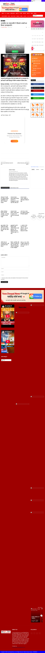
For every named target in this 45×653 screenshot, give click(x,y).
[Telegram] (14, 30)
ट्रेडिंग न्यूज (17, 13)
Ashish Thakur (4, 27)
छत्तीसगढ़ (3, 13)
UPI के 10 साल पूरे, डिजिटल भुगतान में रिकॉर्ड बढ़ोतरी (25, 213)
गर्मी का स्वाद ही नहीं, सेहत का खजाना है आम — (7, 164)
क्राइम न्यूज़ (18, 16)
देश (5, 13)
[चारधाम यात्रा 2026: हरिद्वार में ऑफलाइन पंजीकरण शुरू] (25, 193)
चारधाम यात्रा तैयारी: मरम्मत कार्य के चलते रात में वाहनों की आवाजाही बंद (15, 214)
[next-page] (3, 250)
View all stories (41, 213)
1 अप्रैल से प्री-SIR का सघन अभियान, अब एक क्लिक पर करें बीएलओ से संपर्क (24, 228)
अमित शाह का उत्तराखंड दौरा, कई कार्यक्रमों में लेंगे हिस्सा (5, 244)
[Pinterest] (20, 30)
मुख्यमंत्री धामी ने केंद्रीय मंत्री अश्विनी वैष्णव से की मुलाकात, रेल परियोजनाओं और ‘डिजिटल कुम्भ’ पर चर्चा (15, 229)
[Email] (28, 30)
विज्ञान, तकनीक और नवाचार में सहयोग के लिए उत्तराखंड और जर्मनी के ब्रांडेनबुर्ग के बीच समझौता (15, 244)
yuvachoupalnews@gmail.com (18, 647)
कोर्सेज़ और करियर (12, 13)
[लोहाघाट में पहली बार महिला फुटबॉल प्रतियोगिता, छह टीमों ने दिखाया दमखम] (5, 193)
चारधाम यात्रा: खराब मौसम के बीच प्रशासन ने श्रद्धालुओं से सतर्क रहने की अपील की (15, 200)
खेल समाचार (8, 13)
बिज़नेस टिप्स (24, 13)
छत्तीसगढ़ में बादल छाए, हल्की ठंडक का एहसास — (23, 164)
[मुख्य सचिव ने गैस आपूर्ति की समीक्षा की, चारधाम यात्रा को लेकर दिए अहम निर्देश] (5, 221)
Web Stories (13, 16)
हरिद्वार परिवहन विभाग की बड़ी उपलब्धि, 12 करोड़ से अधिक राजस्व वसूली (5, 214)
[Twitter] (17, 30)
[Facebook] (12, 30)
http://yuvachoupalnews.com (13, 171)
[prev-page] (1, 250)
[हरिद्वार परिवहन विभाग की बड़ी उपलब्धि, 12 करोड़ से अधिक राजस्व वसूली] (5, 207)
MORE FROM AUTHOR (14, 187)
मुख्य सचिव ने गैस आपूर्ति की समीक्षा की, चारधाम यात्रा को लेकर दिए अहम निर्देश (5, 228)
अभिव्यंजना (32, 13)
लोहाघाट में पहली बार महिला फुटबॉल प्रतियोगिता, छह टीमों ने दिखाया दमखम (5, 200)
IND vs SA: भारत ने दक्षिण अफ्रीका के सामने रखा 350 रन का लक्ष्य (25, 244)
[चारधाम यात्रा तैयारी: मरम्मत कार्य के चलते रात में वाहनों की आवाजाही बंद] (15, 207)
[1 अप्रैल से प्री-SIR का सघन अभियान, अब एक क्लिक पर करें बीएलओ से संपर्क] (25, 221)
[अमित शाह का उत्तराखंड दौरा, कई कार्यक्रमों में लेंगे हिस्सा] (5, 238)
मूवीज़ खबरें (28, 13)
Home (2, 19)
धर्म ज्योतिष (21, 13)
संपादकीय (21, 16)
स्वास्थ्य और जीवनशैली (4, 16)
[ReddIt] (25, 30)
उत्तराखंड (7, 19)
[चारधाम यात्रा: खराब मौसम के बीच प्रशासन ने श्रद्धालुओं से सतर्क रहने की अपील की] (15, 193)
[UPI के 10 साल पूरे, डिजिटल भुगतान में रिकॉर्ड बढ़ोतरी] (25, 207)
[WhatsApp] (9, 30)
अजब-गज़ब (24, 16)
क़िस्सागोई (35, 13)
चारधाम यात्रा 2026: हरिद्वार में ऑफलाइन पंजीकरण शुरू (25, 199)
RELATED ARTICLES (5, 187)
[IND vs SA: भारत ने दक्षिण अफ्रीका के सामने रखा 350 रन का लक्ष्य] (25, 238)
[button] (42, 13)
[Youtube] (23, 182)
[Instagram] (14, 182)
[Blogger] (10, 182)
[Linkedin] (23, 30)
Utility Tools (29, 16)
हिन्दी (36, 15)
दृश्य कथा (9, 16)
